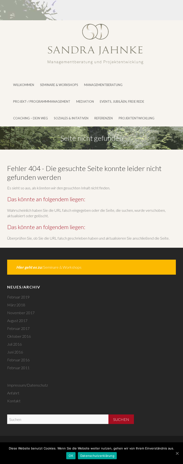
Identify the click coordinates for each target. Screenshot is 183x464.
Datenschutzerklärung (97, 456)
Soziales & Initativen (71, 118)
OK (71, 456)
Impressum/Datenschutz (27, 385)
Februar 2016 (18, 360)
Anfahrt (13, 393)
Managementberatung (103, 85)
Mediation (85, 101)
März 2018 (16, 305)
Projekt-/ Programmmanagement (41, 101)
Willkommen (23, 85)
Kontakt (13, 400)
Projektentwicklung (136, 118)
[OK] (177, 453)
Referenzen (103, 118)
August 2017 (17, 320)
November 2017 (21, 312)
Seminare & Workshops (59, 85)
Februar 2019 (18, 297)
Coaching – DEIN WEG (30, 118)
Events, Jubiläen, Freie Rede (122, 101)
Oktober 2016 (19, 336)
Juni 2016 (15, 352)
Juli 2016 (14, 344)
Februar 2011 (18, 367)
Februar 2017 (18, 328)
